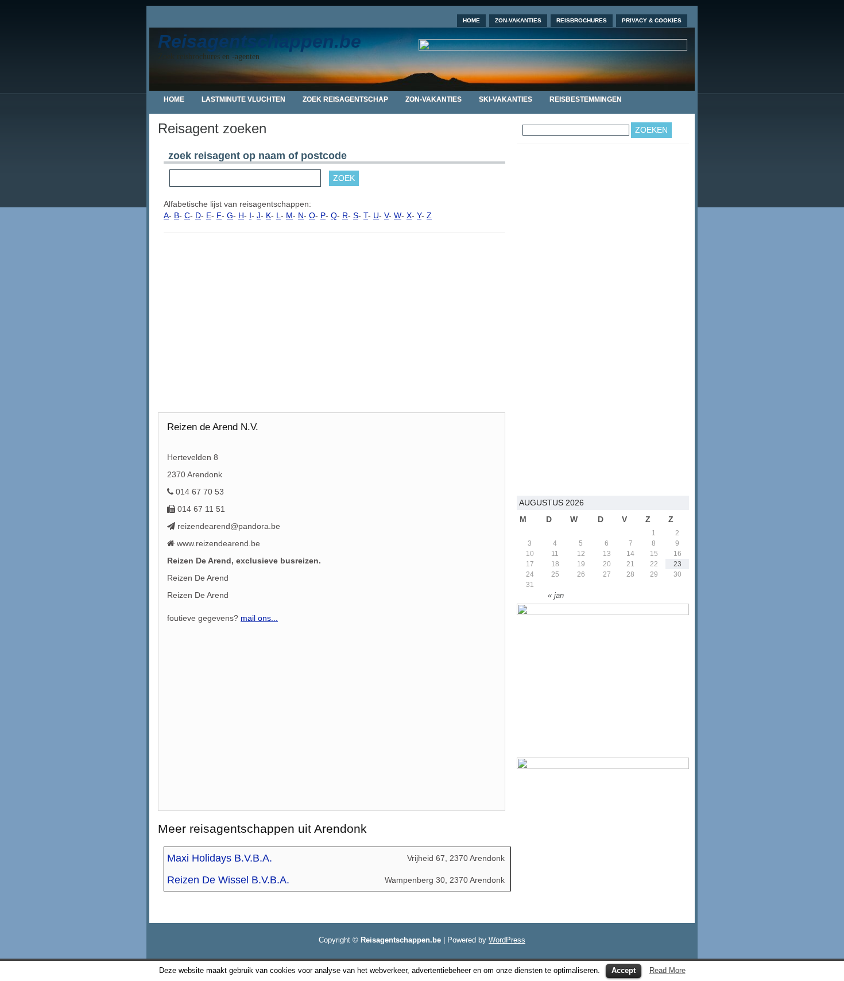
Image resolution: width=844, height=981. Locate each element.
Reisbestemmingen (585, 99)
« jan (556, 595)
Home (471, 20)
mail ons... (259, 618)
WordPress (507, 940)
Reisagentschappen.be (259, 41)
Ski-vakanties (505, 99)
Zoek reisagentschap (345, 99)
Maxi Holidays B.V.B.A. (219, 858)
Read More (667, 970)
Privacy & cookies (652, 20)
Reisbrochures (581, 20)
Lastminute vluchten (243, 99)
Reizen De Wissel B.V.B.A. (228, 880)
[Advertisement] (334, 325)
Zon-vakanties (518, 20)
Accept (623, 970)
